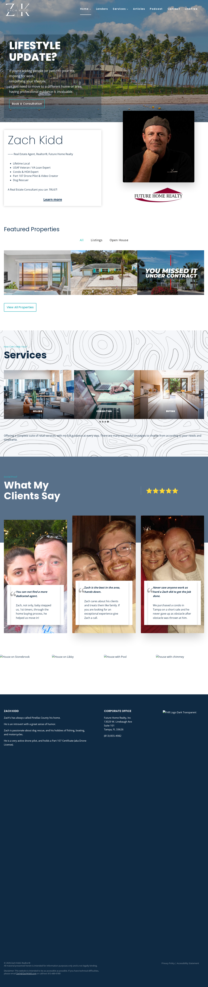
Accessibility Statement (188, 963)
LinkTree (191, 9)
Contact (174, 9)
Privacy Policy (168, 963)
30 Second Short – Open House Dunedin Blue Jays (104, 272)
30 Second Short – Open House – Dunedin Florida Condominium (37, 272)
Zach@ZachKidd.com (26, 973)
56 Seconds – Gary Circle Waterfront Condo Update (171, 272)
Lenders (102, 9)
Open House (119, 240)
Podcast (156, 9)
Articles (139, 9)
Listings (97, 240)
